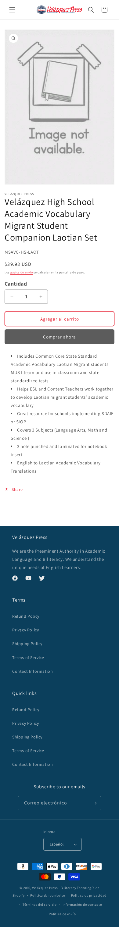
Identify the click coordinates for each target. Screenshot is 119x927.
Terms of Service (28, 657)
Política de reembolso (47, 895)
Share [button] (17, 489)
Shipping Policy (27, 643)
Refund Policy (25, 616)
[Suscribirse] (94, 803)
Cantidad (16, 283)
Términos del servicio (40, 904)
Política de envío (62, 914)
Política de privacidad (88, 895)
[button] (12, 9)
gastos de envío (21, 272)
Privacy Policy (25, 630)
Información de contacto (82, 904)
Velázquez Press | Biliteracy (54, 888)
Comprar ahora (59, 337)
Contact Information (32, 671)
